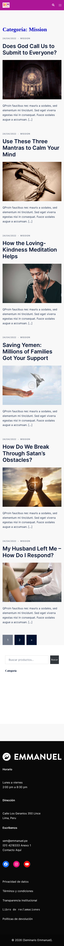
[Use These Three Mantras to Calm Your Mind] (32, 181)
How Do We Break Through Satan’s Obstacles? (26, 453)
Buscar (9, 652)
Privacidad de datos (16, 881)
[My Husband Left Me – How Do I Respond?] (32, 582)
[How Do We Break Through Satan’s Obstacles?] (32, 486)
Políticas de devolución (18, 919)
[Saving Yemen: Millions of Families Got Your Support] (32, 385)
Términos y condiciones (18, 891)
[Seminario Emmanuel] (6, 4)
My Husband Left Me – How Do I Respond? (32, 551)
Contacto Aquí (12, 850)
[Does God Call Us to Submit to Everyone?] (32, 79)
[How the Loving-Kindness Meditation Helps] (32, 283)
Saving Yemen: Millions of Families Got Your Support (27, 351)
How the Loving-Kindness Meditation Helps (30, 250)
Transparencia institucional (20, 900)
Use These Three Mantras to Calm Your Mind (31, 148)
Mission (25, 38)
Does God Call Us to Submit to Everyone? (30, 49)
